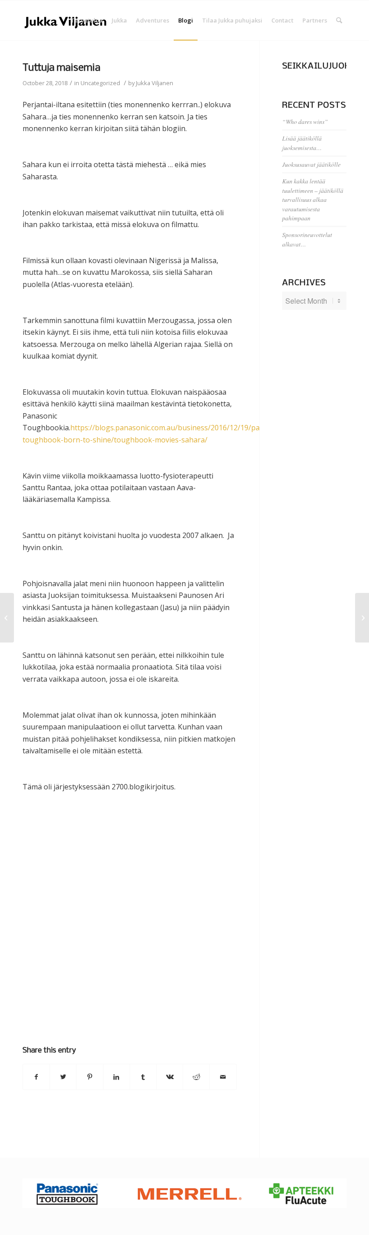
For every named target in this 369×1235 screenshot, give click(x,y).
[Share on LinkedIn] (117, 1076)
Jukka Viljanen (154, 83)
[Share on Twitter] (63, 1076)
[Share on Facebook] (36, 1076)
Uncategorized (100, 83)
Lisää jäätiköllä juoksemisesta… (302, 142)
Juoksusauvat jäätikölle (311, 164)
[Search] (339, 20)
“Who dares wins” (305, 121)
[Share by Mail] (223, 1076)
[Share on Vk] (170, 1076)
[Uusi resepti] (7, 618)
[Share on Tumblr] (143, 1076)
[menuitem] (86, 20)
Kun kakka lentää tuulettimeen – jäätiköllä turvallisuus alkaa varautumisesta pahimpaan (312, 199)
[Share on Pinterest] (89, 1076)
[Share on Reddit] (196, 1076)
